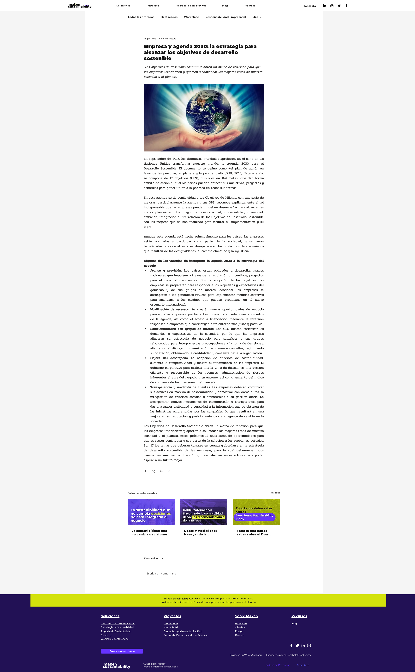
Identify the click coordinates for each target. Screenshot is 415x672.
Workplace (191, 17)
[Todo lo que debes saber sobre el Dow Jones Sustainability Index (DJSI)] (256, 512)
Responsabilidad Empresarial (226, 17)
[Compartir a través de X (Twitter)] (153, 471)
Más (255, 17)
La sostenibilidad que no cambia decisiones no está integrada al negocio (149, 532)
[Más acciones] (262, 39)
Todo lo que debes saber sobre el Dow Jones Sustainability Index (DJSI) (253, 532)
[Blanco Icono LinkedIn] (303, 645)
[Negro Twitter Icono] (339, 6)
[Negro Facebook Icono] (346, 6)
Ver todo (275, 492)
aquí (259, 655)
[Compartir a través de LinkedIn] (161, 471)
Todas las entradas (141, 17)
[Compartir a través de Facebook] (145, 471)
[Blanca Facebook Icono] (291, 645)
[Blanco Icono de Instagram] (309, 645)
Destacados (169, 17)
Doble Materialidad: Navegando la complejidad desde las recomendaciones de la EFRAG (203, 532)
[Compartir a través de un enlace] (169, 471)
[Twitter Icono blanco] (297, 645)
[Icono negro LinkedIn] (325, 6)
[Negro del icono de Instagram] (332, 6)
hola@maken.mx (301, 655)
